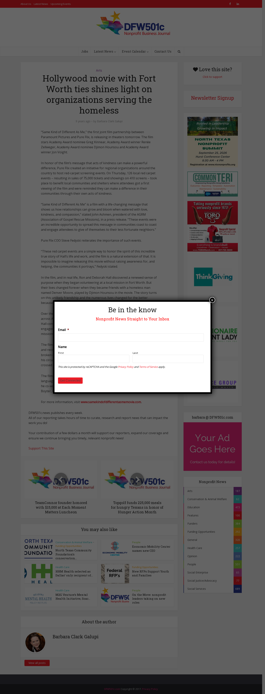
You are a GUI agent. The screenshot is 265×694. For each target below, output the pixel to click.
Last (135, 353)
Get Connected (70, 380)
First (61, 353)
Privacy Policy (125, 367)
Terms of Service (148, 367)
